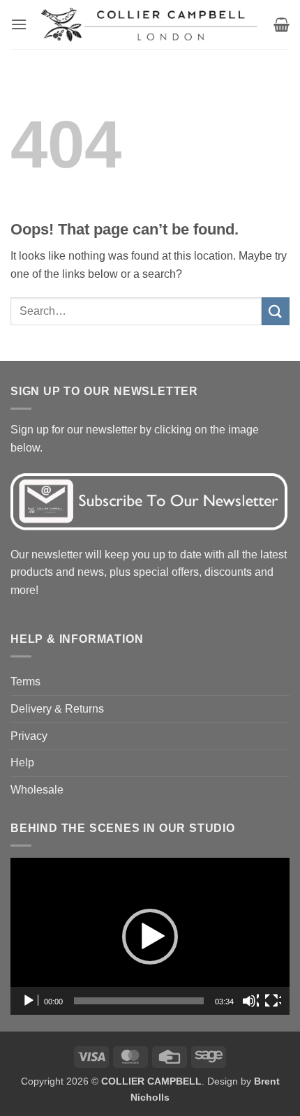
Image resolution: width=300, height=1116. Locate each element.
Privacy (28, 736)
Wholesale (36, 790)
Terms (25, 681)
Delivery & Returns (57, 709)
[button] (18, 24)
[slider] (139, 1000)
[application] (150, 936)
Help (22, 762)
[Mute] (250, 1001)
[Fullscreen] (272, 1001)
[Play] (30, 1001)
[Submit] (276, 311)
